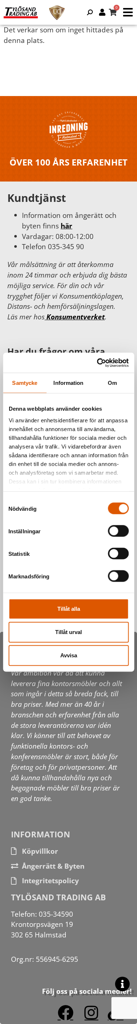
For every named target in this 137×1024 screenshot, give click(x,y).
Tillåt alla (68, 609)
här (66, 226)
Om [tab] (112, 383)
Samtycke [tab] (24, 383)
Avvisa (68, 655)
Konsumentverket (75, 317)
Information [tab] (68, 383)
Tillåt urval (68, 632)
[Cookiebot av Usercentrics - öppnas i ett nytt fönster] (97, 362)
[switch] (118, 531)
